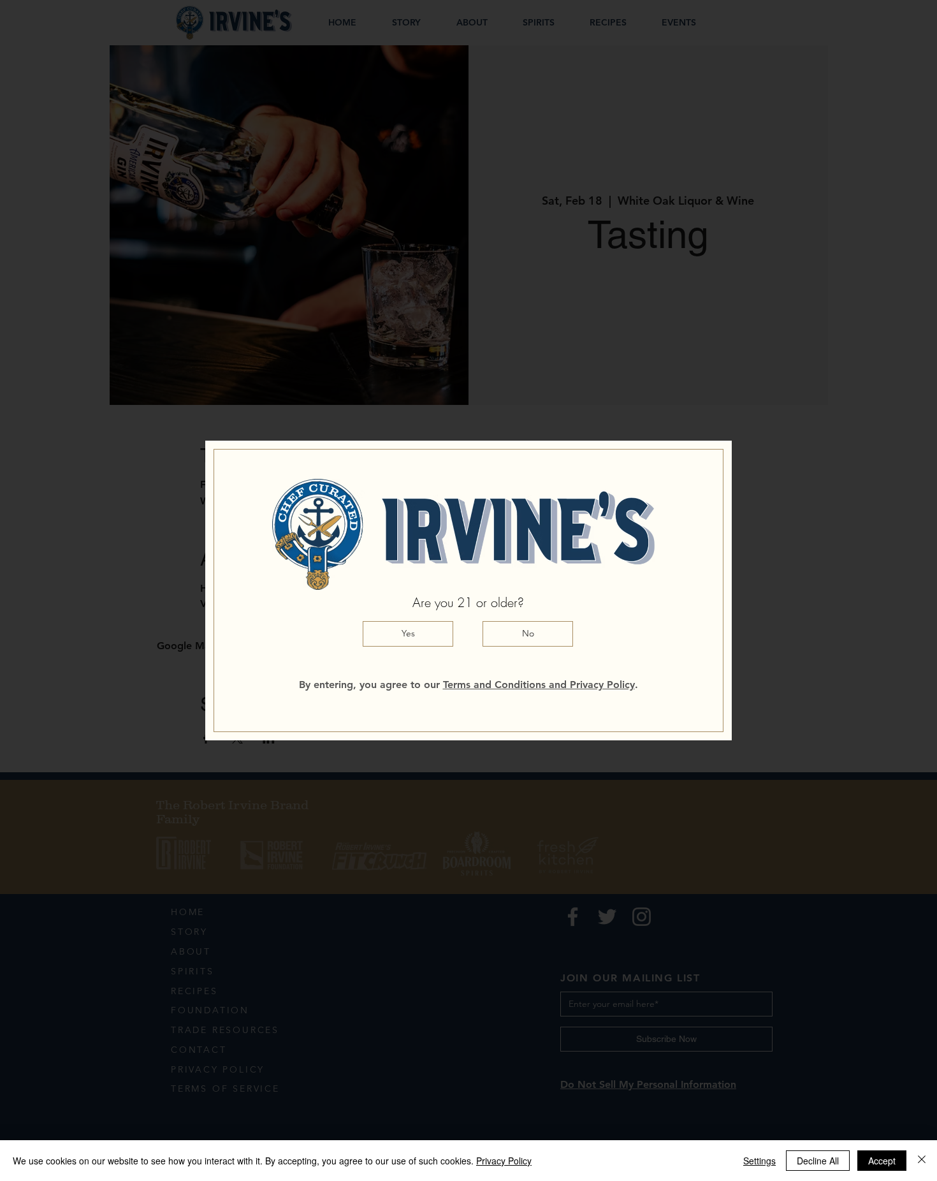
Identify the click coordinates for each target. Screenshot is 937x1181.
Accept (882, 1160)
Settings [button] (759, 1160)
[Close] (921, 1160)
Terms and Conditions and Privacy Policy (539, 685)
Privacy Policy (504, 1160)
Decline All (818, 1160)
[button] (408, 634)
